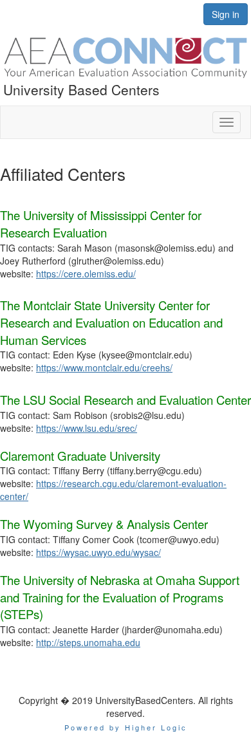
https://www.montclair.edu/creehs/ (104, 367)
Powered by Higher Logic (125, 727)
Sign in (225, 14)
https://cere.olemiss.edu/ (86, 273)
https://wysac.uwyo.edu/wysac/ (98, 552)
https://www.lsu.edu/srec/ (86, 428)
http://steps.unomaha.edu (88, 642)
